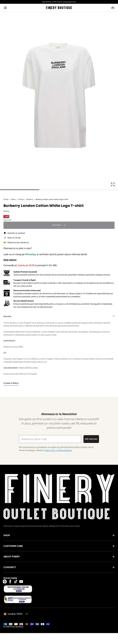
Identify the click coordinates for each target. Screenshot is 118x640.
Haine (13, 199)
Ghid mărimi (9, 259)
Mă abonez (91, 439)
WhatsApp (31, 254)
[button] (5, 8)
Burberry (29, 199)
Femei (5, 199)
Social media (10, 578)
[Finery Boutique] (59, 497)
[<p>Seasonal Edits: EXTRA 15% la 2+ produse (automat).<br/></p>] (59, 2)
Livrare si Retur (11, 383)
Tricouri (21, 199)
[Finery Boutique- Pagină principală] (59, 8)
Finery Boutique (16, 627)
